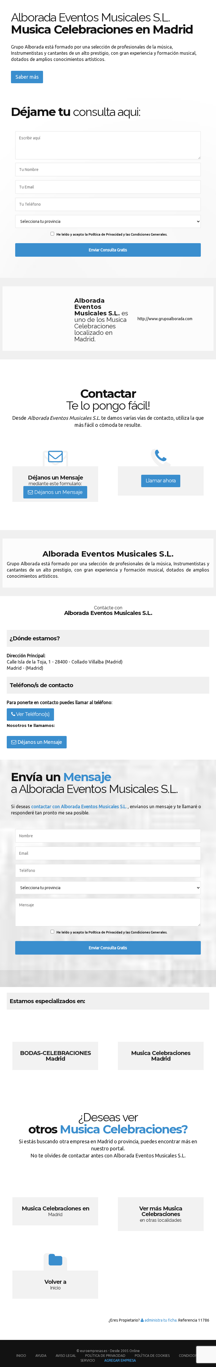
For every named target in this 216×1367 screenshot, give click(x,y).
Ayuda (40, 1355)
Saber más (27, 77)
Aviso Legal (66, 1355)
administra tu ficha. (160, 1320)
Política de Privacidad (105, 1355)
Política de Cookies (152, 1355)
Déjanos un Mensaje (58, 492)
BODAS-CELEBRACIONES (55, 1046)
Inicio (21, 1355)
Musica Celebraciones (161, 1046)
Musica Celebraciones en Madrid (55, 1202)
